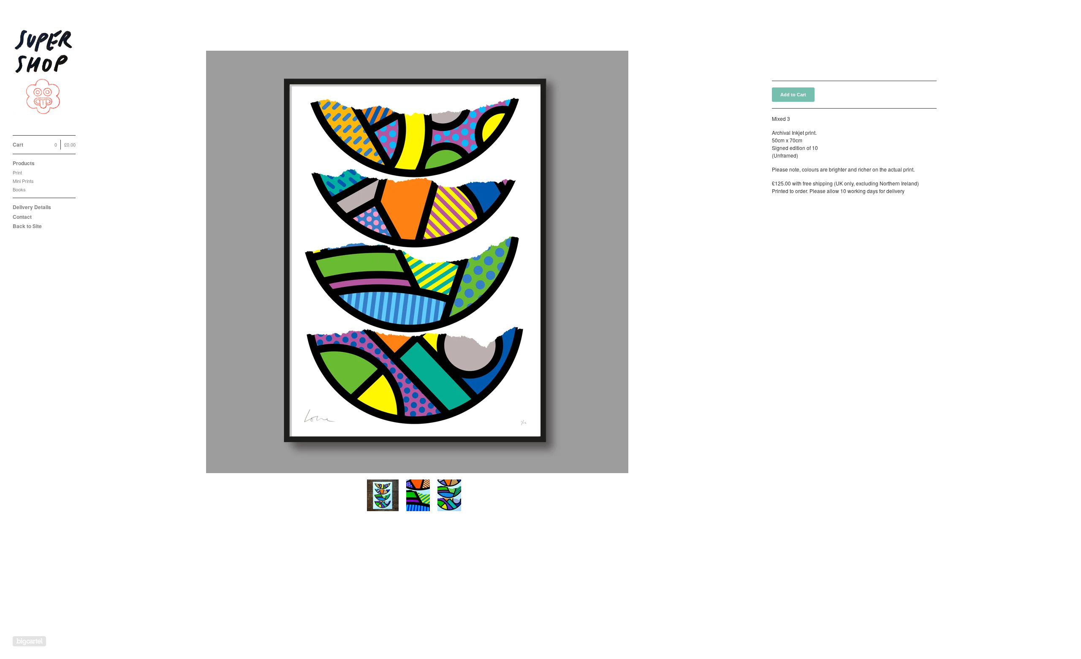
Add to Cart (793, 94)
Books (19, 189)
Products (24, 163)
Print (17, 172)
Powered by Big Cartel (29, 641)
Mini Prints (23, 180)
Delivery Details (32, 207)
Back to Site (27, 226)
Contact (22, 217)
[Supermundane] (44, 72)
